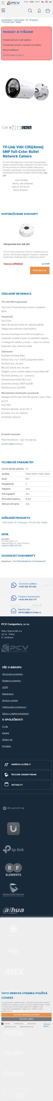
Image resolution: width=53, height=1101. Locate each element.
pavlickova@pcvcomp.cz (13, 55)
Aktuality (17, 785)
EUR (26, 2)
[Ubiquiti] (13, 829)
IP (15, 522)
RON (37, 2)
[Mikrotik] (13, 808)
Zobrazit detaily (46, 1025)
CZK (32, 2)
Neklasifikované (26, 1027)
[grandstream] (13, 890)
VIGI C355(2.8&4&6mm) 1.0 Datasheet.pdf (29, 561)
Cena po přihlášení (13, 264)
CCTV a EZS (8, 522)
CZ (43, 2)
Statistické (31, 1024)
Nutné (7, 1024)
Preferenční (18, 1024)
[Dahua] (13, 910)
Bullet (44, 522)
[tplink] (13, 849)
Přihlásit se (40, 270)
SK (50, 2)
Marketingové (10, 1027)
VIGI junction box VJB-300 (17, 244)
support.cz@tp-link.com (11, 545)
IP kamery (23, 522)
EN (46, 2)
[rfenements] (13, 869)
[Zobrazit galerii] (26, 116)
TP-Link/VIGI (34, 522)
